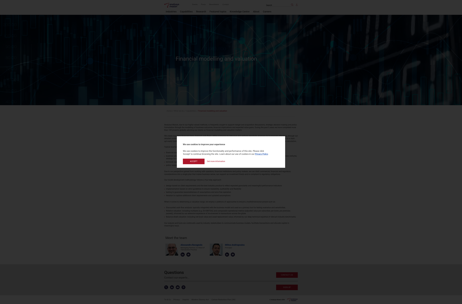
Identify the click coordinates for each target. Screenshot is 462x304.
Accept (193, 161)
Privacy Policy (261, 154)
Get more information (216, 161)
